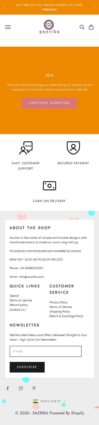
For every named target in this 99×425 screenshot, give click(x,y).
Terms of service (21, 300)
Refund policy (19, 305)
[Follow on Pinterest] (34, 388)
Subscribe (27, 367)
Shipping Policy (60, 311)
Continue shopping (49, 103)
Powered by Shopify (67, 413)
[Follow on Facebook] (7, 388)
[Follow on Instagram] (20, 388)
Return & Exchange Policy (66, 316)
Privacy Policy (59, 302)
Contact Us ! (18, 310)
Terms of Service (61, 307)
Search (14, 296)
